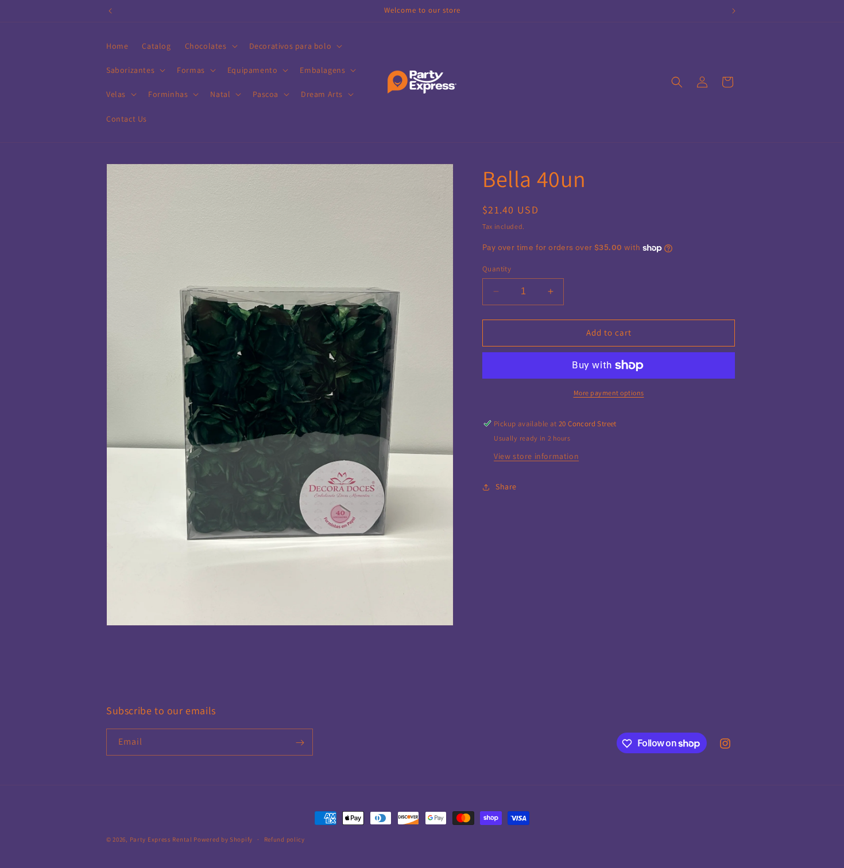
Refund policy (284, 839)
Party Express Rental (161, 839)
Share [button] (506, 486)
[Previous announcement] (110, 11)
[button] (210, 46)
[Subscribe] (299, 742)
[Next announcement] (733, 11)
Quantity (496, 269)
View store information (536, 456)
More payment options (609, 392)
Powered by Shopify (223, 839)
